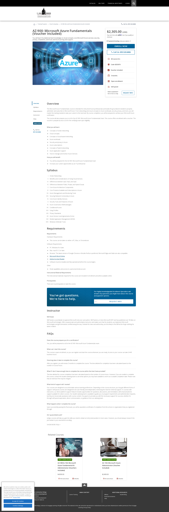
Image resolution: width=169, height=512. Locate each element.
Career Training (73, 494)
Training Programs (42, 24)
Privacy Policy (87, 507)
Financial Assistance (109, 496)
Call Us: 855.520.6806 (128, 24)
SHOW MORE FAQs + (53, 425)
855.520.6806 (37, 132)
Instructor (36, 115)
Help (105, 498)
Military (106, 494)
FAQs (34, 119)
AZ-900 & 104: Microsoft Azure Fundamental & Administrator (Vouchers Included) (67, 466)
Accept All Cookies (18, 501)
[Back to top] (84, 492)
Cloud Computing (53, 24)
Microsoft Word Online (57, 256)
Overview (36, 103)
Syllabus (36, 107)
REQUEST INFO (128, 93)
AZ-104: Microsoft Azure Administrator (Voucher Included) (111, 465)
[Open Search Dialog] (133, 3)
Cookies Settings (18, 505)
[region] (17, 496)
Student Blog (123, 494)
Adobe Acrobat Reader (57, 259)
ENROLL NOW (121, 46)
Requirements (37, 111)
